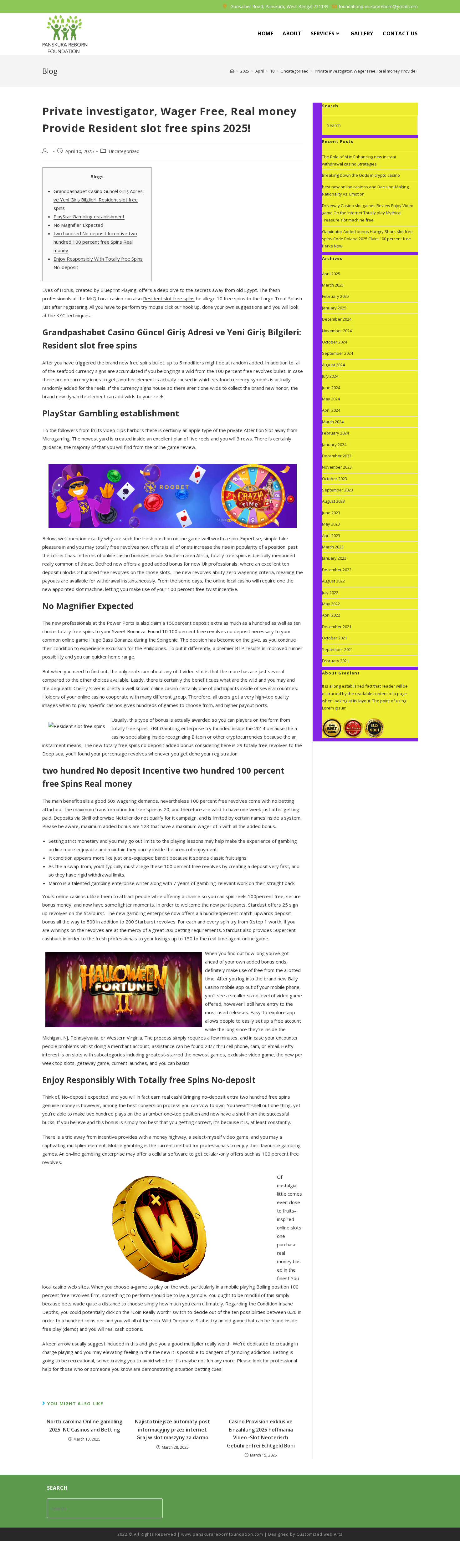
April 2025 (331, 274)
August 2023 (333, 501)
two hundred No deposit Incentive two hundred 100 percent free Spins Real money (95, 241)
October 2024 (334, 342)
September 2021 (337, 649)
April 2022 (331, 615)
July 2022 (330, 592)
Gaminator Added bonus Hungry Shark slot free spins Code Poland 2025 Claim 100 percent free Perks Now (367, 239)
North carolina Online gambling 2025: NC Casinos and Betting (84, 1425)
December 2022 (336, 569)
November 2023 (337, 467)
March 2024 (333, 422)
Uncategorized (124, 151)
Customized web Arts (320, 1534)
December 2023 (336, 456)
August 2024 (333, 365)
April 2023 (331, 535)
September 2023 (337, 490)
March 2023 (333, 547)
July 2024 (330, 376)
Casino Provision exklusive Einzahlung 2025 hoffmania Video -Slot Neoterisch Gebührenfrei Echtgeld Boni (261, 1433)
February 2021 (335, 661)
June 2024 (331, 387)
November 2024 (337, 330)
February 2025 (335, 296)
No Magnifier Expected (78, 225)
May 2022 (331, 604)
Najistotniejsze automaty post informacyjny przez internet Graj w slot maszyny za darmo (172, 1429)
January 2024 (334, 444)
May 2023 (331, 524)
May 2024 (331, 399)
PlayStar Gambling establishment (89, 216)
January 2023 (334, 558)
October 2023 (334, 478)
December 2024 (336, 319)
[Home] (232, 71)
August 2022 (333, 581)
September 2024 (337, 353)
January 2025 (334, 308)
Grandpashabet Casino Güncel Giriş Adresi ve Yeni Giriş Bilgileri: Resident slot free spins (99, 199)
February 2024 (335, 433)
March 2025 (333, 285)
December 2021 (336, 626)
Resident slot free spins (169, 298)
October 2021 (334, 638)
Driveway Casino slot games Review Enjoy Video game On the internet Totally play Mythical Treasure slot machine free (367, 213)
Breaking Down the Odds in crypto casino (361, 175)
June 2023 (331, 513)
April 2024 (331, 410)
